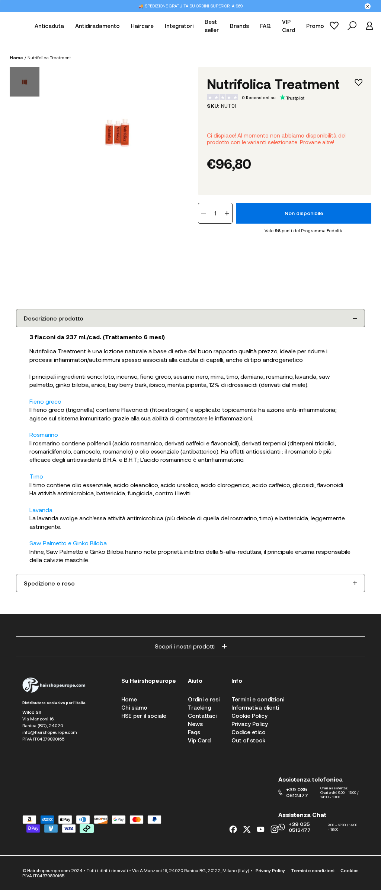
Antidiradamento (97, 25)
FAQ (265, 25)
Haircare (142, 25)
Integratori (179, 25)
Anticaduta (49, 25)
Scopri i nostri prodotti (185, 646)
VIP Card (288, 26)
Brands (239, 25)
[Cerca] (352, 25)
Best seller (212, 26)
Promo (315, 25)
